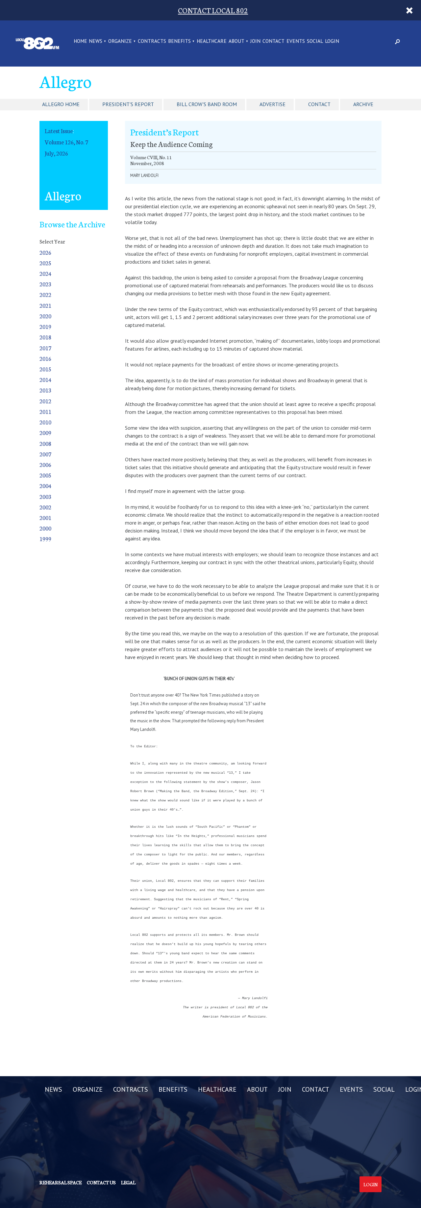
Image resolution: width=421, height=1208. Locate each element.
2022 (45, 294)
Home (80, 41)
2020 (45, 316)
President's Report (128, 104)
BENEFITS (179, 41)
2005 (45, 475)
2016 (45, 358)
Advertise (272, 104)
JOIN (255, 41)
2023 (45, 284)
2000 (45, 528)
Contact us (101, 1182)
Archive (363, 104)
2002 (45, 507)
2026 (45, 252)
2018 (45, 337)
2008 (45, 443)
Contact (319, 104)
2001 (45, 517)
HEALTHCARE (212, 41)
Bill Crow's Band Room (207, 104)
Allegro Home (61, 104)
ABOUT (236, 41)
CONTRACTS (152, 41)
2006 (45, 464)
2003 (45, 496)
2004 (45, 485)
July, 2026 (56, 153)
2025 (45, 263)
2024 (45, 273)
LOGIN (332, 41)
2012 (45, 401)
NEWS (95, 41)
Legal (128, 1182)
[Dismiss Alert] (409, 10)
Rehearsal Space (60, 1182)
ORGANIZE (120, 41)
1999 (45, 538)
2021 (45, 305)
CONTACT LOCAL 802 (213, 10)
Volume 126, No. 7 (66, 142)
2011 (45, 411)
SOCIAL (315, 41)
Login (370, 1184)
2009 (45, 432)
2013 (45, 390)
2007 (45, 454)
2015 (45, 369)
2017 (45, 348)
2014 (45, 379)
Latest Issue (59, 131)
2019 (45, 326)
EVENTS (295, 41)
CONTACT (273, 41)
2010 (45, 422)
